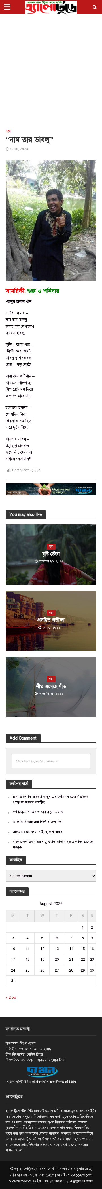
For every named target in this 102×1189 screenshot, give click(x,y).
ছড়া (8, 131)
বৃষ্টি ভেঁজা (51, 554)
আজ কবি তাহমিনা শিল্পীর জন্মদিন (37, 822)
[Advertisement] (51, 71)
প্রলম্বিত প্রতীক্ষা (51, 620)
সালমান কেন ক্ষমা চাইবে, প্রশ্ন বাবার (38, 831)
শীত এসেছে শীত (51, 686)
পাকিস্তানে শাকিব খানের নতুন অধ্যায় (38, 812)
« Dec (11, 997)
